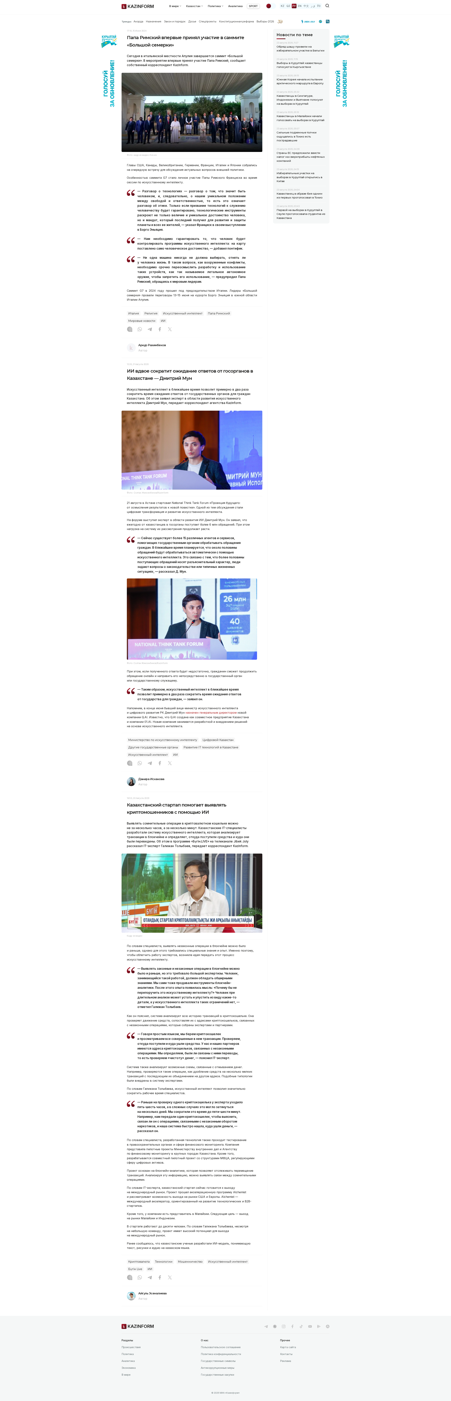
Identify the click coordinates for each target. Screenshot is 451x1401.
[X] (170, 329)
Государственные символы (218, 1361)
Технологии (163, 1261)
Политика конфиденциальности (221, 1354)
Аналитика (235, 6)
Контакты (286, 1354)
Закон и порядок (175, 21)
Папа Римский (219, 313)
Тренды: (127, 21)
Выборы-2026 (265, 21)
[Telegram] (150, 329)
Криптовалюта (139, 1261)
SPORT (253, 6)
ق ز (313, 6)
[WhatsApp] (140, 329)
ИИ (163, 321)
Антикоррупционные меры (217, 1367)
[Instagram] (129, 329)
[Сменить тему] (271, 6)
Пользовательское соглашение (221, 1347)
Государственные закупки (217, 1374)
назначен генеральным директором (211, 712)
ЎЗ (318, 6)
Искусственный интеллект (182, 313)
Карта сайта (288, 1347)
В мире (126, 1374)
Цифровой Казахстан (218, 740)
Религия (150, 313)
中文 (306, 6)
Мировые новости (141, 321)
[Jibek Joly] (309, 21)
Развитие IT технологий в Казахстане (211, 747)
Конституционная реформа (236, 21)
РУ (294, 6)
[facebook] (292, 1326)
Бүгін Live (135, 1269)
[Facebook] (160, 329)
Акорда (138, 21)
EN (299, 6)
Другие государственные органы (153, 747)
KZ (282, 6)
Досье (192, 21)
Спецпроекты (207, 21)
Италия (133, 313)
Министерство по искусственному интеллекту (162, 740)
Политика (128, 1354)
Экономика (129, 1367)
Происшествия (131, 1347)
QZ (288, 6)
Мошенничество (190, 1261)
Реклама (285, 1361)
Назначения (153, 21)
